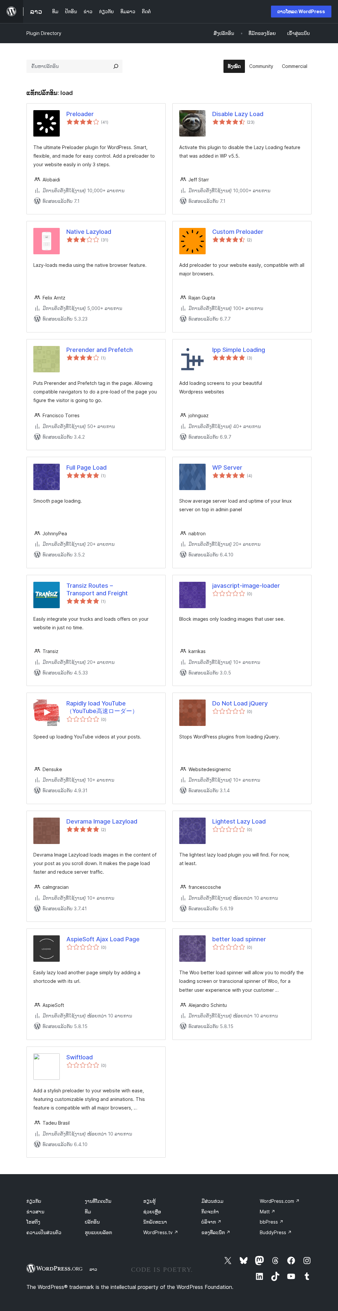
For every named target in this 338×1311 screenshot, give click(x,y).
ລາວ (93, 1269)
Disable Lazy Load (237, 113)
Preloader (80, 113)
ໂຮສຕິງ (33, 1222)
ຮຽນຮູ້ (149, 1201)
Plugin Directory (43, 33)
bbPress (272, 1222)
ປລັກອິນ (92, 1222)
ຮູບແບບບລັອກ (98, 1232)
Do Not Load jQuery (240, 703)
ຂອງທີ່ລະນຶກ (215, 1232)
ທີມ (88, 1211)
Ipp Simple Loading (238, 349)
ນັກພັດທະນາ (155, 1222)
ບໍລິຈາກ (211, 1222)
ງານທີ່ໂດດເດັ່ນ (98, 1201)
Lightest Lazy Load (239, 821)
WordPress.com (280, 1201)
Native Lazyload (88, 231)
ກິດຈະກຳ (210, 1211)
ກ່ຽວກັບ (33, 1201)
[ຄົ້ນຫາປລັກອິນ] (115, 66)
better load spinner (239, 939)
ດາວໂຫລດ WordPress (301, 11)
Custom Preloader (237, 231)
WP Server (227, 467)
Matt (267, 1211)
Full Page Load (86, 467)
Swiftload (79, 1057)
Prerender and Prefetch (99, 349)
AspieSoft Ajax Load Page (103, 939)
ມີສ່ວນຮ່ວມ (212, 1201)
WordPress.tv (160, 1232)
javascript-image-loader (246, 585)
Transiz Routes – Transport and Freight (97, 589)
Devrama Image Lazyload (101, 821)
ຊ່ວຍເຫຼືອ (152, 1211)
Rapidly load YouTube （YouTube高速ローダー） (102, 707)
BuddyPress (276, 1232)
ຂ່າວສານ (35, 1211)
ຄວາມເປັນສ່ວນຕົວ (43, 1232)
